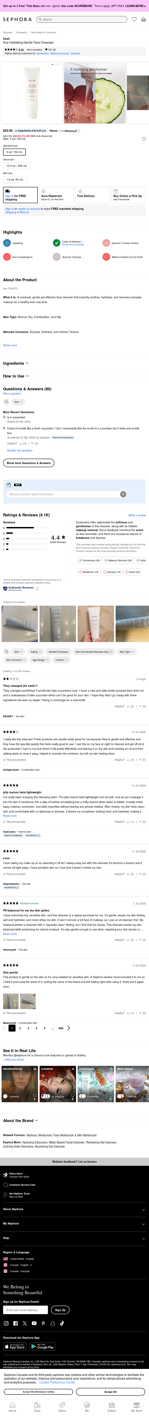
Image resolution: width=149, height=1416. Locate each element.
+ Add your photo (13, 1059)
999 (61, 1028)
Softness (75, 53)
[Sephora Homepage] (17, 19)
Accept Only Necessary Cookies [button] (38, 1391)
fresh (6, 38)
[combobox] (81, 19)
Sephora (31, 1135)
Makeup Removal (59, 53)
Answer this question (20, 450)
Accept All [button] (110, 1392)
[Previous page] (4, 1028)
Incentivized (31, 835)
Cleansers (21, 32)
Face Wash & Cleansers (43, 32)
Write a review (137, 515)
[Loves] (134, 19)
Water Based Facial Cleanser (67, 1142)
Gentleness (42, 53)
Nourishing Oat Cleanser (50, 1146)
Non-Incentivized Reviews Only (92, 651)
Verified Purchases (58, 651)
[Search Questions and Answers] (6, 401)
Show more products (73, 244)
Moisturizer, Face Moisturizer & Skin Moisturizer (67, 1135)
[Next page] (68, 1028)
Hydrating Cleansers (34, 1142)
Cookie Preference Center (57, 1382)
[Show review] (20, 624)
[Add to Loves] (143, 139)
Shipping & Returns (17, 212)
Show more (10, 345)
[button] (37, 1382)
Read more (10, 816)
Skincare (7, 32)
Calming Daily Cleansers (18, 1146)
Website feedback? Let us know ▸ (74, 1161)
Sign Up (60, 1310)
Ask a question (34, 49)
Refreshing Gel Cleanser (101, 1142)
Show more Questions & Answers (29, 463)
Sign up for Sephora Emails (21, 1301)
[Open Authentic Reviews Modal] (37, 588)
